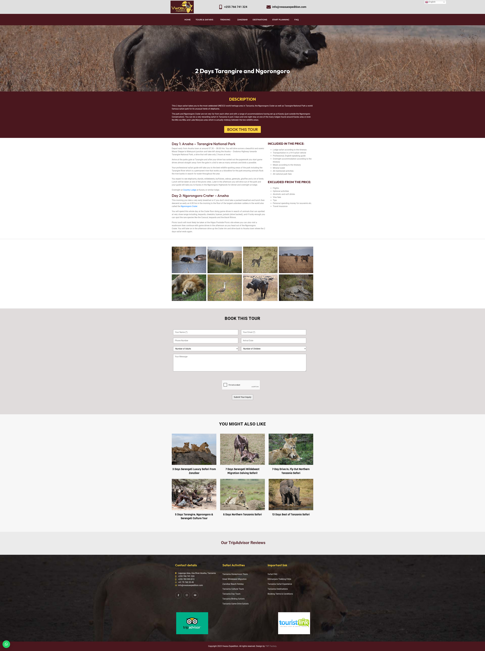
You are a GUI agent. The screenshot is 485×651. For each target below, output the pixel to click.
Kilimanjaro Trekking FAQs (279, 579)
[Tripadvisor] (195, 595)
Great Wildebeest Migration (234, 579)
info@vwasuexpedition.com (289, 6)
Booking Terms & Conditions (280, 594)
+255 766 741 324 (235, 6)
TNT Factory (270, 646)
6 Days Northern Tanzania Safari (242, 514)
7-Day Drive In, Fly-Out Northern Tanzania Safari (291, 471)
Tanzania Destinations (278, 589)
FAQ (296, 19)
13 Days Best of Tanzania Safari (291, 514)
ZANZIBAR (242, 19)
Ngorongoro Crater (189, 206)
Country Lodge (189, 190)
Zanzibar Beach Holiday (233, 584)
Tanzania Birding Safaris (233, 599)
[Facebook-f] (178, 595)
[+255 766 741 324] (221, 7)
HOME (187, 19)
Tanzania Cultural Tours (233, 589)
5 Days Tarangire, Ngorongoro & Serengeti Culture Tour (194, 516)
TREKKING (225, 19)
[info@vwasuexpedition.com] (268, 7)
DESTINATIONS (260, 19)
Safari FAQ (272, 574)
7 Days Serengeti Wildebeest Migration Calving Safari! (242, 471)
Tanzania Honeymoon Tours (235, 574)
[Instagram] (187, 595)
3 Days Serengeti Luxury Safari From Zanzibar (194, 471)
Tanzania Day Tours (231, 594)
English (431, 2)
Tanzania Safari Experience (280, 584)
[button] (6, 644)
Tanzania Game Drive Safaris (235, 604)
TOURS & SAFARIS (204, 19)
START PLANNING (280, 19)
